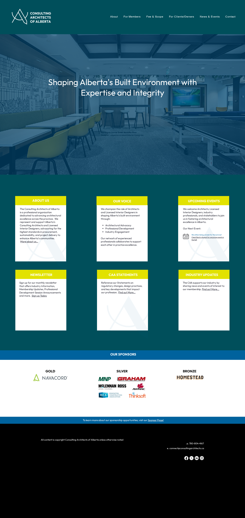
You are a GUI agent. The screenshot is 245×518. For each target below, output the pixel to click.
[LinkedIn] (197, 458)
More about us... (29, 241)
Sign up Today (39, 295)
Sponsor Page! (156, 420)
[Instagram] (202, 458)
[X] (192, 458)
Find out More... (210, 289)
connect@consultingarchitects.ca (187, 448)
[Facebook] (186, 458)
